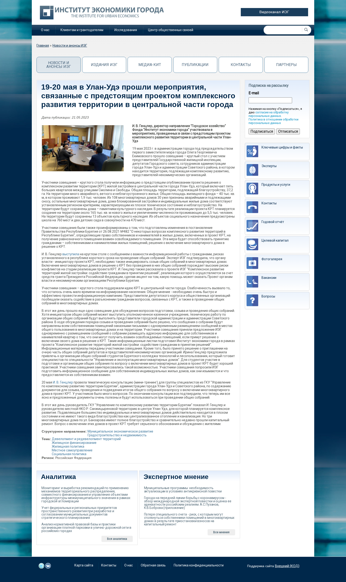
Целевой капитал (275, 240)
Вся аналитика (117, 539)
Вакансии (269, 278)
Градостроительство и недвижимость (117, 435)
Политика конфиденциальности (199, 565)
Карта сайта (83, 565)
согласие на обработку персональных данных (269, 114)
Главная (42, 45)
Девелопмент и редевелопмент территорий (86, 439)
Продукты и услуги (276, 184)
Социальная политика (69, 454)
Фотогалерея (272, 259)
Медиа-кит (149, 64)
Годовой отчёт (273, 222)
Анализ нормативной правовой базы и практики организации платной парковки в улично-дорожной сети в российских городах (86, 527)
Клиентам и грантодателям (81, 30)
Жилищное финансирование (74, 443)
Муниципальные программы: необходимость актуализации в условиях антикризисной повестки (183, 489)
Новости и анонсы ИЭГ (69, 45)
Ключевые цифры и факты (282, 147)
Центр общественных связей (170, 30)
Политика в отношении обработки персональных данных (273, 121)
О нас (45, 30)
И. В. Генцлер (63, 382)
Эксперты (269, 166)
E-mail (254, 93)
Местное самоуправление (72, 450)
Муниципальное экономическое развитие (120, 431)
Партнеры (286, 64)
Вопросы (268, 296)
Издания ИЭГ (104, 64)
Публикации (195, 64)
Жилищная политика (68, 446)
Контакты (241, 64)
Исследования (125, 30)
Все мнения (221, 532)
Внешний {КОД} (287, 566)
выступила (70, 254)
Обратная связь (153, 565)
